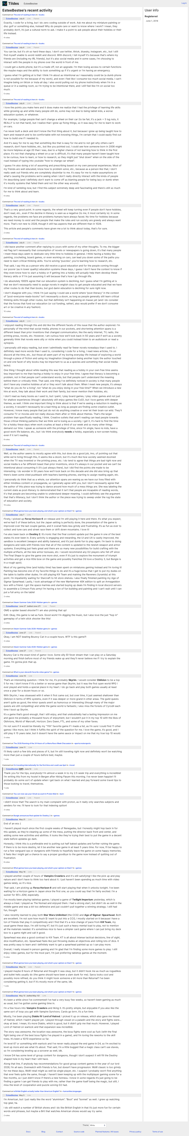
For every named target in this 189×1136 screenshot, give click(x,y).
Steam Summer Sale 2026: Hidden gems (31, 602)
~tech (61, 794)
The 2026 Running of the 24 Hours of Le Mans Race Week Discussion (43, 743)
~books (41, 15)
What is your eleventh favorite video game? (32, 672)
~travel (72, 765)
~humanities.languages (71, 1091)
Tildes (13, 3)
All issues (115, 1132)
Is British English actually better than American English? (37, 1091)
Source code (79, 1132)
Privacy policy (135, 1132)
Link (29, 19)
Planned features (102, 1132)
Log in (184, 3)
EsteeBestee (31, 3)
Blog (43, 1132)
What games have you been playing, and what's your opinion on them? (43, 511)
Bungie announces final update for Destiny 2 (32, 815)
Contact (59, 1132)
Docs (28, 1132)
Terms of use (157, 1132)
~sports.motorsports (82, 743)
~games (78, 511)
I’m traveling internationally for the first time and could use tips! (40, 765)
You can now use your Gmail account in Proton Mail (35, 794)
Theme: (86, 1125)
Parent (36, 19)
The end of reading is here (25, 15)
